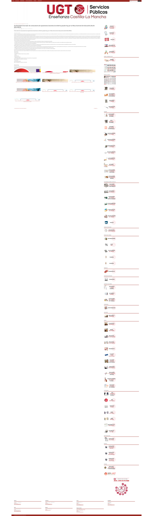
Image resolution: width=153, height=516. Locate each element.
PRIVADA (35, 0)
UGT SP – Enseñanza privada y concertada (80, 509)
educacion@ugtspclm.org (48, 510)
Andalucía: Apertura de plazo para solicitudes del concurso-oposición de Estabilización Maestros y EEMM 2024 (54, 91)
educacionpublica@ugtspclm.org (79, 504)
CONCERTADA (40, 0)
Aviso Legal (17, 0)
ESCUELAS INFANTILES (29, 0)
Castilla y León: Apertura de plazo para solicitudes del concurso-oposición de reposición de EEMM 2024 (27, 91)
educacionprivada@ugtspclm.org (17, 504)
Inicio (13, 0)
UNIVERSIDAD (22, 0)
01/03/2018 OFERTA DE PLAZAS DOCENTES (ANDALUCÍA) (20, 108)
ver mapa (15, 509)
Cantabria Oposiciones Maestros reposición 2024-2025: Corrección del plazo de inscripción (82, 72)
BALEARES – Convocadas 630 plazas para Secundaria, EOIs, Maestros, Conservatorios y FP (27, 72)
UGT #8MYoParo (95, 108)
